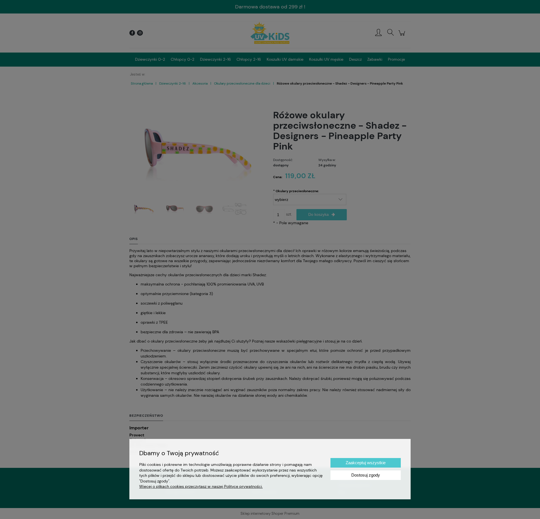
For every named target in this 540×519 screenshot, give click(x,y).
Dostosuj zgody (365, 475)
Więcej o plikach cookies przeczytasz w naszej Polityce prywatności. (201, 486)
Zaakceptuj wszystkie (366, 462)
